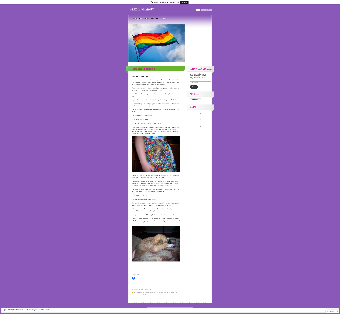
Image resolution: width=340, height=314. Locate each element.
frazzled (160, 293)
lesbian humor (168, 293)
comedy (153, 293)
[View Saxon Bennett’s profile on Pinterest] (199, 126)
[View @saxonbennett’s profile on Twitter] (199, 120)
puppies (175, 293)
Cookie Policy (35, 311)
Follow (194, 87)
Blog (198, 10)
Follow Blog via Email (201, 69)
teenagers (146, 294)
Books (203, 10)
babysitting (147, 293)
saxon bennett (142, 9)
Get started (184, 2)
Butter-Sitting (140, 76)
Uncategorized (146, 289)
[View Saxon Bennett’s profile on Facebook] (199, 113)
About (209, 10)
